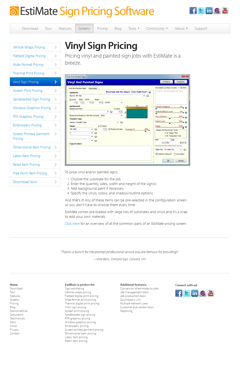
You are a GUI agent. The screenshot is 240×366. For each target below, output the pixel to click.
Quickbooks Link (130, 299)
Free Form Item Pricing (30, 173)
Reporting (126, 311)
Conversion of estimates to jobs (139, 288)
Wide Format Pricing (28, 64)
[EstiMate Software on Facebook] (193, 10)
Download (30, 28)
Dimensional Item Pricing (32, 147)
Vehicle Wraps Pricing (29, 47)
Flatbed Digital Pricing (29, 55)
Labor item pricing (76, 337)
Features (65, 28)
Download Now (25, 181)
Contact (14, 333)
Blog (118, 28)
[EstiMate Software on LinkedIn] (209, 10)
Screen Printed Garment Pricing (31, 136)
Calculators (16, 314)
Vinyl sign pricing (75, 307)
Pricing (102, 28)
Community (155, 28)
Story (13, 322)
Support (201, 28)
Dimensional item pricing (80, 333)
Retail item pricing (76, 341)
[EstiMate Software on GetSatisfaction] (217, 10)
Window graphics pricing (80, 322)
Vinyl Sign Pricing (26, 81)
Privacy (14, 329)
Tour (48, 28)
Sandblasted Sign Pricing (31, 99)
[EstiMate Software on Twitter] (201, 10)
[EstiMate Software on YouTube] (225, 10)
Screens (84, 28)
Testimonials (17, 318)
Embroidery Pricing (27, 125)
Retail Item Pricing (26, 164)
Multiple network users (134, 303)
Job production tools (133, 296)
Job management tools (134, 292)
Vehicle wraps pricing (78, 292)
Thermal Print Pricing (28, 73)
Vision (13, 326)
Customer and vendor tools (137, 307)
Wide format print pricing (80, 299)
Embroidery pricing (77, 326)
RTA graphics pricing (77, 318)
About (180, 28)
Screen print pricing (77, 311)
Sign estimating (74, 288)
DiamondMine (18, 311)
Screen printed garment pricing (84, 329)
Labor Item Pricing (27, 155)
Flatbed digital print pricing (81, 296)
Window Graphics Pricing (32, 107)
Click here (72, 223)
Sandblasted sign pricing (80, 314)
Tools (132, 28)
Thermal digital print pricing (82, 303)
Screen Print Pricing (27, 90)
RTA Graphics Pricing (28, 116)
